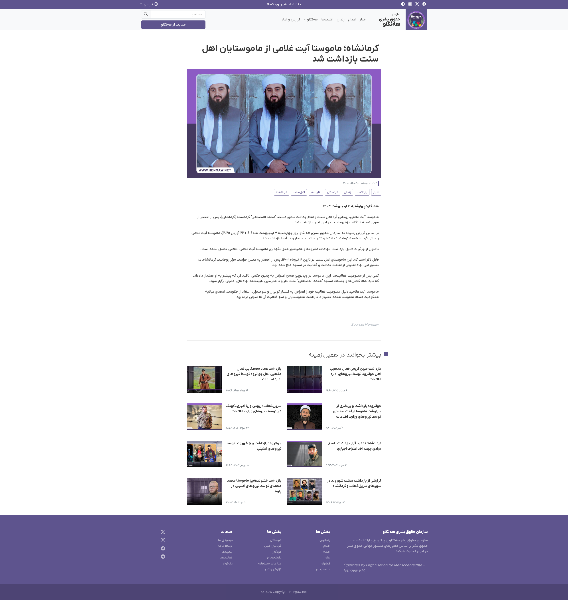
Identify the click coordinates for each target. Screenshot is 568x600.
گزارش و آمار (291, 19)
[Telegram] (162, 557)
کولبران (325, 564)
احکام (326, 552)
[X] (162, 533)
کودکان (276, 552)
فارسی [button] (148, 4)
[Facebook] (162, 549)
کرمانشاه (281, 192)
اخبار (363, 19)
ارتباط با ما (225, 546)
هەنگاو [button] (312, 19)
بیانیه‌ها (227, 552)
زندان (341, 19)
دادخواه (228, 564)
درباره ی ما (225, 540)
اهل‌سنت (299, 192)
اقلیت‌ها (327, 19)
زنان (327, 558)
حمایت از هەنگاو (173, 24)
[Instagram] (162, 541)
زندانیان (325, 540)
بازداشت (362, 192)
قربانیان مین (272, 546)
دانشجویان (274, 558)
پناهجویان (323, 569)
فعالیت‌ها (226, 558)
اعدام (352, 19)
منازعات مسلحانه (269, 564)
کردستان (332, 192)
